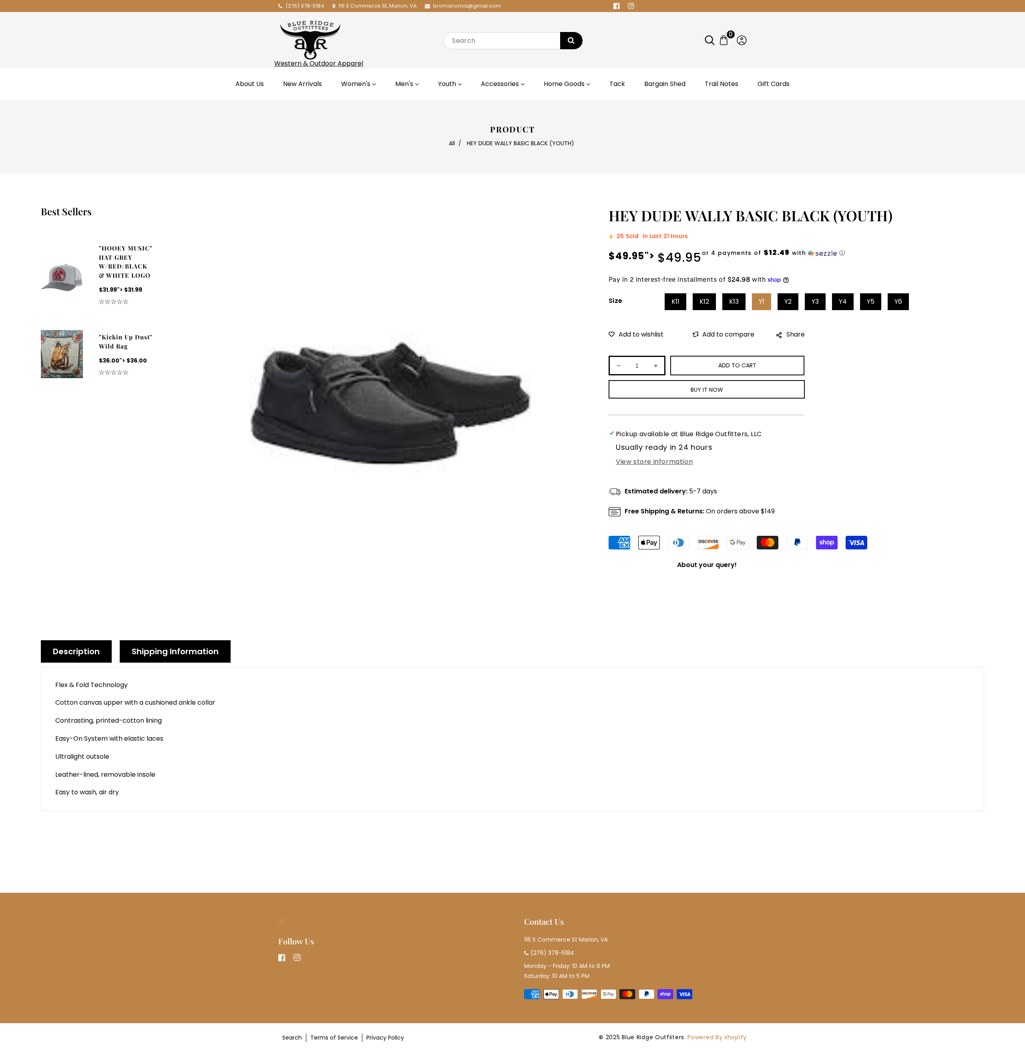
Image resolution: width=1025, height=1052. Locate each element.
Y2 (788, 301)
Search (292, 1038)
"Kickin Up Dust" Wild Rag (126, 341)
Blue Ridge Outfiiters (653, 1037)
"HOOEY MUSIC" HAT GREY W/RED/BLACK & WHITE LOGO (126, 261)
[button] (714, 40)
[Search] (571, 40)
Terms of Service (334, 1038)
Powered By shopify (717, 1037)
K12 (704, 301)
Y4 (843, 301)
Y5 (870, 301)
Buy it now (707, 390)
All (452, 143)
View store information (654, 461)
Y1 (761, 301)
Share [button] (795, 334)
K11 (675, 301)
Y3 (815, 301)
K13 (734, 301)
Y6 (898, 301)
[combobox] (512, 41)
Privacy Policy (385, 1038)
